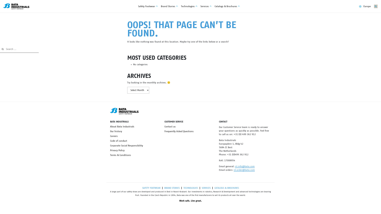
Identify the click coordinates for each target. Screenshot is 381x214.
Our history (116, 131)
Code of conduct (118, 141)
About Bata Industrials (122, 126)
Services (206, 188)
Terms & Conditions (120, 155)
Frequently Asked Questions (179, 131)
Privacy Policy (117, 150)
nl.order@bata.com (244, 170)
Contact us (170, 126)
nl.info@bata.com (245, 166)
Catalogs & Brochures (226, 188)
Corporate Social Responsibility (126, 145)
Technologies (191, 188)
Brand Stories (172, 188)
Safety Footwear (151, 188)
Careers (114, 136)
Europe (367, 6)
